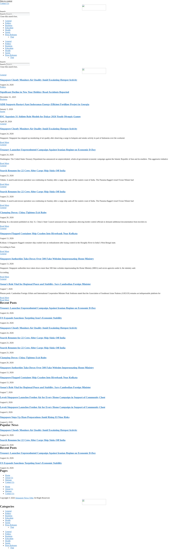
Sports (7, 32)
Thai (12, 37)
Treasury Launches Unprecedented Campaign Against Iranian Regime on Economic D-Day (48, 149)
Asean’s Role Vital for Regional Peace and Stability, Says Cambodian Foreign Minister (45, 284)
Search (2, 14)
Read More (4, 142)
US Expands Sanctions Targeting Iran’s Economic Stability (31, 318)
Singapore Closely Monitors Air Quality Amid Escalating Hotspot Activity (38, 80)
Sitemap (8, 480)
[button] (94, 11)
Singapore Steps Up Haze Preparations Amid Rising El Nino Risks (34, 417)
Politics (8, 23)
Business (8, 25)
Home (7, 475)
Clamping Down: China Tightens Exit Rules (23, 212)
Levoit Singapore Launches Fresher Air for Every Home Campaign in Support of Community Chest (52, 397)
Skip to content (6, 1)
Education (9, 28)
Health (7, 30)
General (8, 21)
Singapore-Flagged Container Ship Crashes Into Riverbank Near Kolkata (39, 233)
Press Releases (11, 35)
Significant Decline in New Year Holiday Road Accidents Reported (34, 92)
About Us (9, 478)
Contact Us (9, 482)
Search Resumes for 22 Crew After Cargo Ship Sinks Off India (32, 170)
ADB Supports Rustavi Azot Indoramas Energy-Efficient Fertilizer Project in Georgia (44, 104)
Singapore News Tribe (24, 498)
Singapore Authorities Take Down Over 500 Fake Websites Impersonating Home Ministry (47, 258)
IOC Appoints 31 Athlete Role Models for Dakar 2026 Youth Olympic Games (40, 116)
